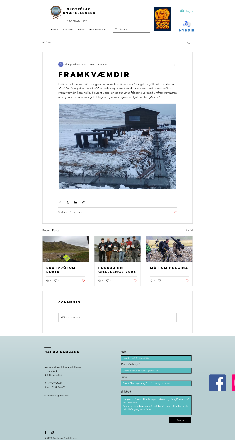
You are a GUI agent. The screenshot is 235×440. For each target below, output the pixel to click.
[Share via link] (83, 202)
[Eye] (162, 19)
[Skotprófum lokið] (66, 249)
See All (189, 230)
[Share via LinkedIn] (75, 202)
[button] (188, 42)
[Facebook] (217, 382)
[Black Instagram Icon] (52, 432)
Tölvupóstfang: (129, 364)
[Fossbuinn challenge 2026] (117, 249)
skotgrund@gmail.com (56, 395)
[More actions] (175, 64)
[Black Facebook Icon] (46, 432)
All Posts (46, 42)
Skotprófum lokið (61, 270)
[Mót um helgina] (169, 249)
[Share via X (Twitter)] (67, 202)
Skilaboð (126, 391)
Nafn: (124, 351)
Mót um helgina (169, 268)
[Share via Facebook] (59, 202)
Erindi (124, 377)
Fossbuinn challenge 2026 (117, 270)
